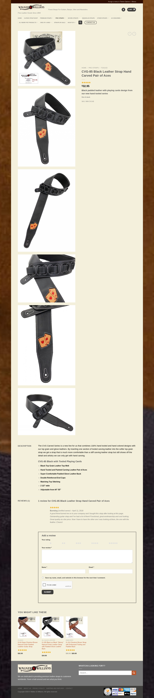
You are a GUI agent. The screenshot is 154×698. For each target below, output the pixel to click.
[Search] (80, 22)
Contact (69, 688)
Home (20, 18)
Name (44, 567)
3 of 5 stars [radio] (71, 543)
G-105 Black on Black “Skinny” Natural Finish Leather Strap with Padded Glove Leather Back (52, 645)
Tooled (104, 68)
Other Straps (102, 18)
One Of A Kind (45, 22)
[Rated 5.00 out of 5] (22, 650)
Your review (47, 548)
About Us (27, 688)
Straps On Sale (59, 22)
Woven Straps (73, 18)
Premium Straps (46, 18)
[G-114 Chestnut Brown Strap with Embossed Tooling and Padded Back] (77, 627)
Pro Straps (60, 18)
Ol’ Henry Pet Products (27, 22)
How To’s (71, 22)
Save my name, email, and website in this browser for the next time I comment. (75, 578)
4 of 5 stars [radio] (86, 543)
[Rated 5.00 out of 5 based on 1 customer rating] (107, 82)
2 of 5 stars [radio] (57, 543)
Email (91, 567)
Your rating (46, 540)
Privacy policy (39, 688)
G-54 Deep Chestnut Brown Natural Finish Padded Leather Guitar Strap (28, 644)
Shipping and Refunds (55, 688)
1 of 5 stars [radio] (45, 543)
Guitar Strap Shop (31, 18)
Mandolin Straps (88, 18)
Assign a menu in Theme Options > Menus (122, 1)
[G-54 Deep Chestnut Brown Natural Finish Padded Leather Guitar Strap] (29, 627)
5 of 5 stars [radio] (104, 543)
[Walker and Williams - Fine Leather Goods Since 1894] (31, 7)
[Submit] (134, 673)
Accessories (115, 18)
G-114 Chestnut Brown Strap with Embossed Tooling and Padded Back (76, 644)
